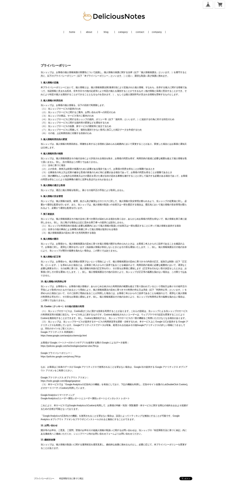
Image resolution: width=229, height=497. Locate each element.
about (89, 32)
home (72, 32)
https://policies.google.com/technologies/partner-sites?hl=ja (69, 346)
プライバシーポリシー (44, 478)
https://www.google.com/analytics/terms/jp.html (64, 335)
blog (106, 32)
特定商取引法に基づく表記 (71, 478)
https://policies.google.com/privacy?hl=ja (60, 356)
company (157, 32)
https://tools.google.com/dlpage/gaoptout (60, 381)
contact (140, 32)
